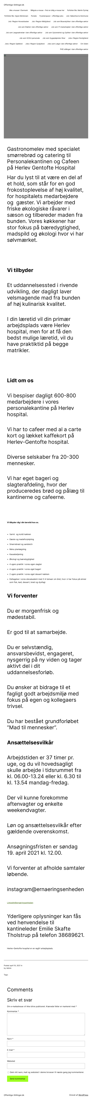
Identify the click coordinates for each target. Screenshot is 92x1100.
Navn (10, 1039)
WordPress (83, 1095)
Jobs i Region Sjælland (14, 44)
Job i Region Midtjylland (41, 21)
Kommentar (13, 1011)
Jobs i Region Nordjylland (78, 38)
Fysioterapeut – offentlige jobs (51, 16)
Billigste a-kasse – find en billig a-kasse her (47, 10)
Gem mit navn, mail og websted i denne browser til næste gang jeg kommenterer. (47, 1072)
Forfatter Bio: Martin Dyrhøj (77, 10)
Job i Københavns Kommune (77, 16)
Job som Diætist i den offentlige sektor (33, 27)
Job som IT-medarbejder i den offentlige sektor (69, 27)
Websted (11, 1061)
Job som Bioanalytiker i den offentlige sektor (70, 21)
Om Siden (84, 44)
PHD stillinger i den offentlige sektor (74, 49)
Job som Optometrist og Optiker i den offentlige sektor (66, 33)
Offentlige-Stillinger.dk (14, 5)
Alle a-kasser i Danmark (18, 10)
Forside (34, 16)
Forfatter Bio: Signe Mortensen (16, 16)
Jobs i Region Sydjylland (35, 44)
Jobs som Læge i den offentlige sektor (62, 44)
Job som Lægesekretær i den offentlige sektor (24, 33)
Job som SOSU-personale (29, 38)
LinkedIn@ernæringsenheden (20, 903)
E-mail (10, 1050)
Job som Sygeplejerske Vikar (54, 38)
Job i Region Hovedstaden (18, 21)
